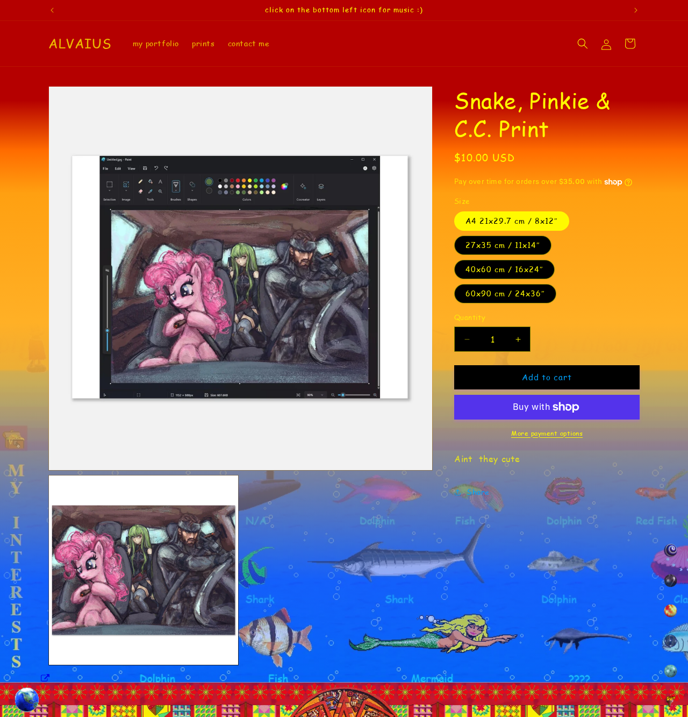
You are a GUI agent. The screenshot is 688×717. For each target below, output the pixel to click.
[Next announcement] (636, 10)
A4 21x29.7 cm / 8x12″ (511, 221)
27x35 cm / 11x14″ (502, 245)
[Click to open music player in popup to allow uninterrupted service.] (45, 678)
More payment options (547, 433)
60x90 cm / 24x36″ (505, 294)
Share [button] (478, 492)
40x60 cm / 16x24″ (504, 270)
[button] (582, 43)
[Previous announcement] (52, 10)
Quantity (469, 318)
